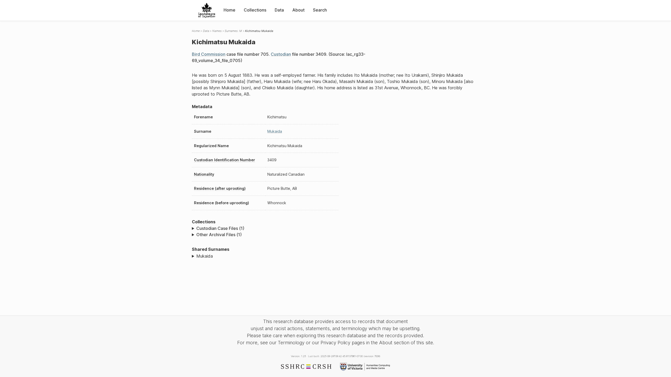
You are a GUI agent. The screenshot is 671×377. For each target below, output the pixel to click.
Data (279, 10)
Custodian (281, 54)
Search (320, 10)
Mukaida (274, 131)
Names (217, 31)
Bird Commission (208, 54)
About (298, 10)
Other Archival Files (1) (219, 234)
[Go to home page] (206, 10)
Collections (255, 10)
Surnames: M (233, 31)
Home (229, 10)
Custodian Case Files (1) (220, 228)
